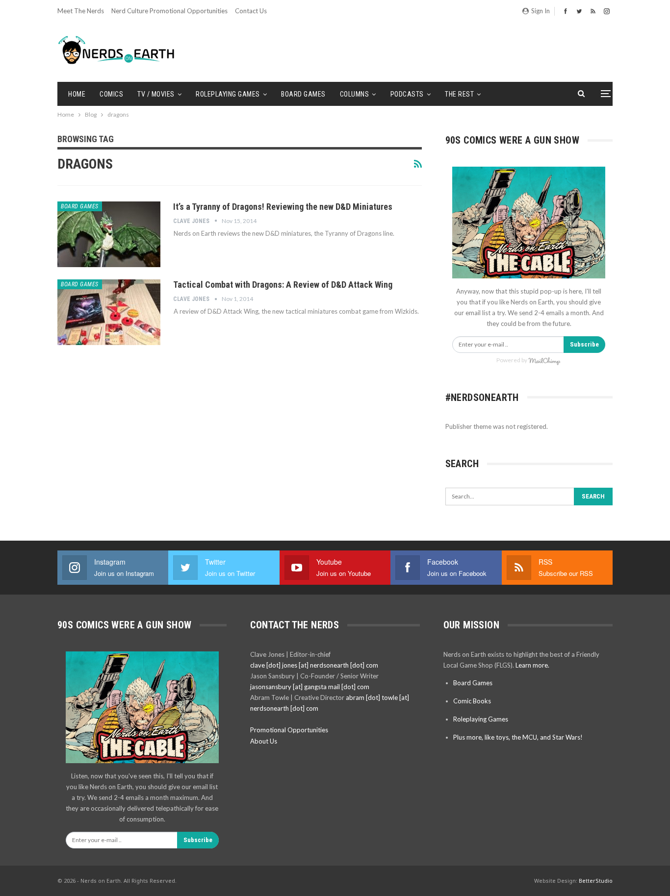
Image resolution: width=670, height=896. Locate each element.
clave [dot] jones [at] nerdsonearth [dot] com (314, 665)
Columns (354, 94)
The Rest (459, 94)
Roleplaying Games (228, 94)
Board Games (303, 94)
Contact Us (251, 11)
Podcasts (407, 94)
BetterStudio (596, 880)
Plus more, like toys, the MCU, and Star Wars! (518, 737)
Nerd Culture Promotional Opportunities (169, 11)
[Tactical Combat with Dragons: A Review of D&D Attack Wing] (108, 312)
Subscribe (584, 344)
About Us (263, 741)
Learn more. (532, 665)
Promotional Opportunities (289, 730)
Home (76, 94)
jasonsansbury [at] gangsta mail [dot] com (309, 687)
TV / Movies (156, 94)
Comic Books (472, 701)
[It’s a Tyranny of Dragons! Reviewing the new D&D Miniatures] (108, 234)
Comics (111, 94)
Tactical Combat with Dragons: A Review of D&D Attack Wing (282, 284)
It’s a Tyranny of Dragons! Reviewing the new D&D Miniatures (282, 206)
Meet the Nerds (80, 11)
